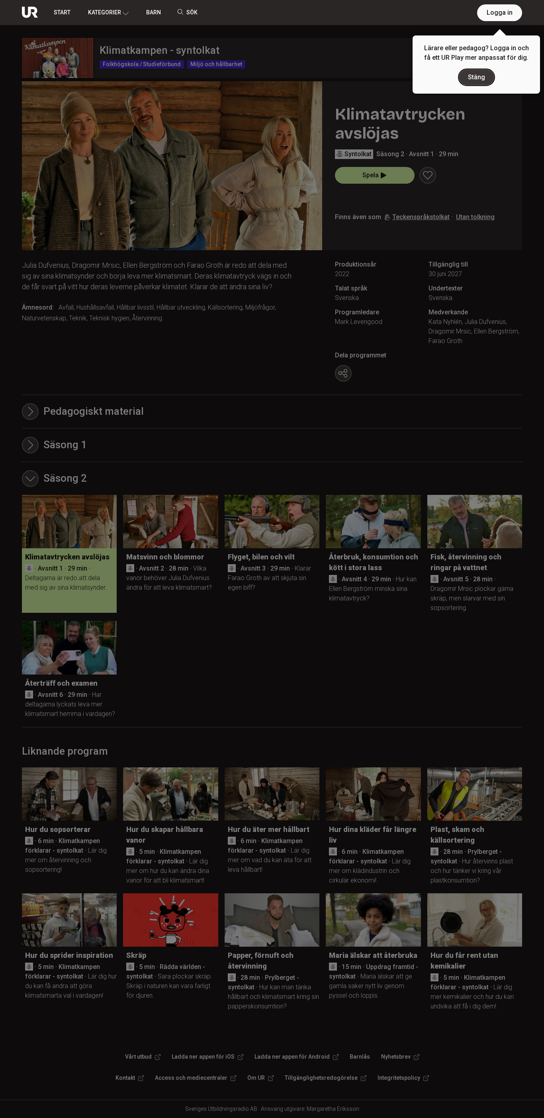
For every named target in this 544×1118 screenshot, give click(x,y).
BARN (153, 12)
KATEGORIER (104, 12)
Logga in (500, 12)
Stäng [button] (476, 77)
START (62, 12)
